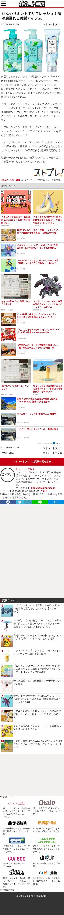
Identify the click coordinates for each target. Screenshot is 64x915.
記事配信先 (8, 890)
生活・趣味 (8, 453)
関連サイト (8, 797)
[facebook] (8, 502)
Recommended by (45, 443)
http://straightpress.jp (43, 488)
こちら (44, 491)
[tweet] (20, 502)
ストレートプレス (52, 24)
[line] (40, 502)
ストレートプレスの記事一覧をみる (32, 461)
